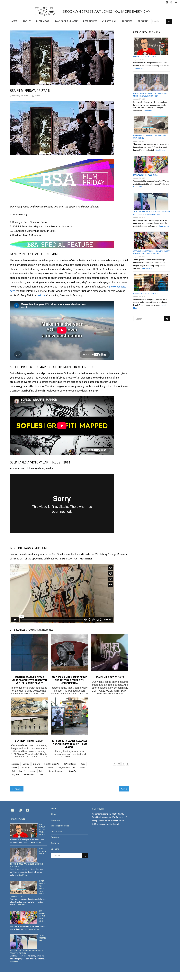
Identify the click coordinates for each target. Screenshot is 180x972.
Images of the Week (60, 826)
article (41, 295)
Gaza (82, 764)
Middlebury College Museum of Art (62, 767)
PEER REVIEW (90, 21)
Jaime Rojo (25, 767)
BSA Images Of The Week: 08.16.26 (145, 293)
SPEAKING (143, 21)
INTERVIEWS (42, 21)
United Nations (29, 774)
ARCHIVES (127, 21)
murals (82, 767)
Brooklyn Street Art (51, 764)
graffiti (14, 767)
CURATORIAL (109, 21)
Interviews (55, 820)
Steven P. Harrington (57, 771)
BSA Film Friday (70, 764)
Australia (15, 764)
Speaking (55, 849)
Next (123, 789)
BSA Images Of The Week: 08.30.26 (145, 57)
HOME (14, 21)
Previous (17, 789)
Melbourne (39, 767)
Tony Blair (15, 774)
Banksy (26, 764)
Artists (37, 96)
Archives (55, 843)
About (54, 814)
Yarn (41, 774)
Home (53, 808)
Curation (55, 837)
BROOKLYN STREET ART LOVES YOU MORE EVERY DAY (106, 11)
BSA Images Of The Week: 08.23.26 (145, 175)
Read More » (139, 69)
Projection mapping (27, 771)
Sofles (41, 771)
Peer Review (56, 831)
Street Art (72, 771)
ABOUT (27, 21)
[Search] (169, 21)
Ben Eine (36, 764)
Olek (13, 771)
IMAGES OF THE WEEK (66, 21)
